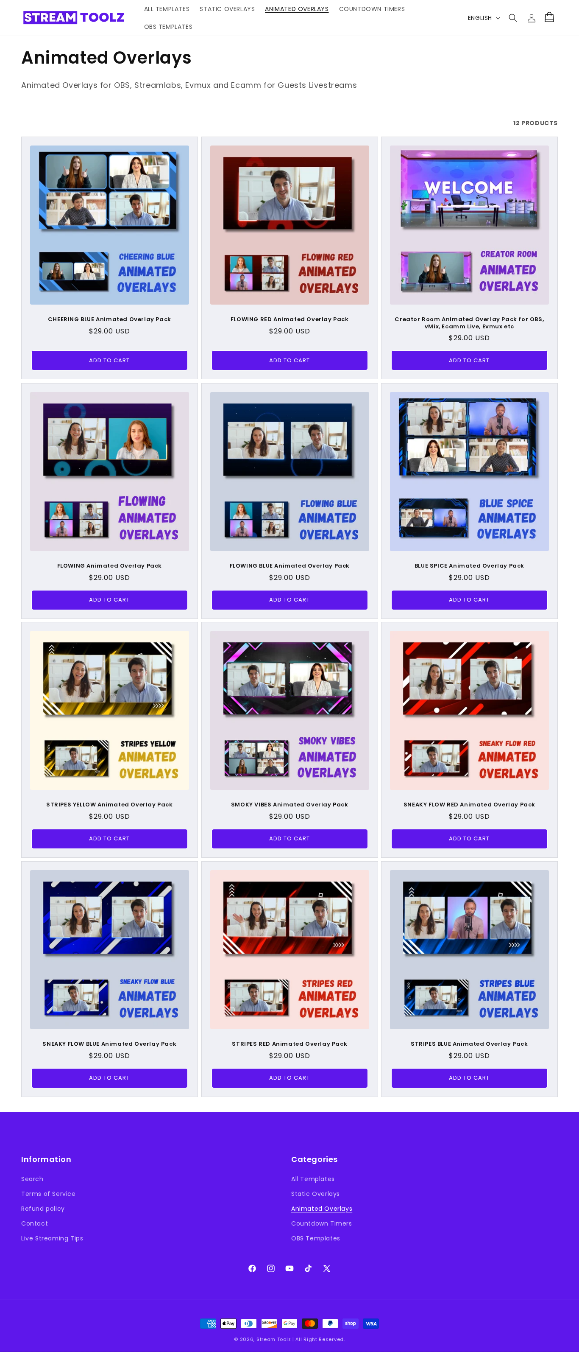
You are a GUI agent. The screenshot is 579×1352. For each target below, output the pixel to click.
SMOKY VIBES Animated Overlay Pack (289, 805)
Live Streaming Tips (52, 1238)
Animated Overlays (321, 1208)
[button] (513, 17)
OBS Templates (315, 1238)
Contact (34, 1223)
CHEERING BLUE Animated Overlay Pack (109, 319)
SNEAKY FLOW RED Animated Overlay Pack (469, 805)
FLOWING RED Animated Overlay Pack (290, 319)
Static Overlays (315, 1194)
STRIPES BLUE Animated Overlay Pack (469, 1043)
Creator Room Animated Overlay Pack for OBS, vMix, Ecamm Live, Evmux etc (469, 323)
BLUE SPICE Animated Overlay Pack (469, 565)
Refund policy (43, 1208)
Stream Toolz (273, 1339)
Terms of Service (48, 1194)
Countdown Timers (321, 1223)
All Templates (313, 1179)
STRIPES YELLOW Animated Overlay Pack (109, 805)
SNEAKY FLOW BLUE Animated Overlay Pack (109, 1043)
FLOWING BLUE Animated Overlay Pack (289, 565)
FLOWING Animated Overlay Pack (109, 565)
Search (32, 1179)
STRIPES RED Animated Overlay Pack (289, 1043)
